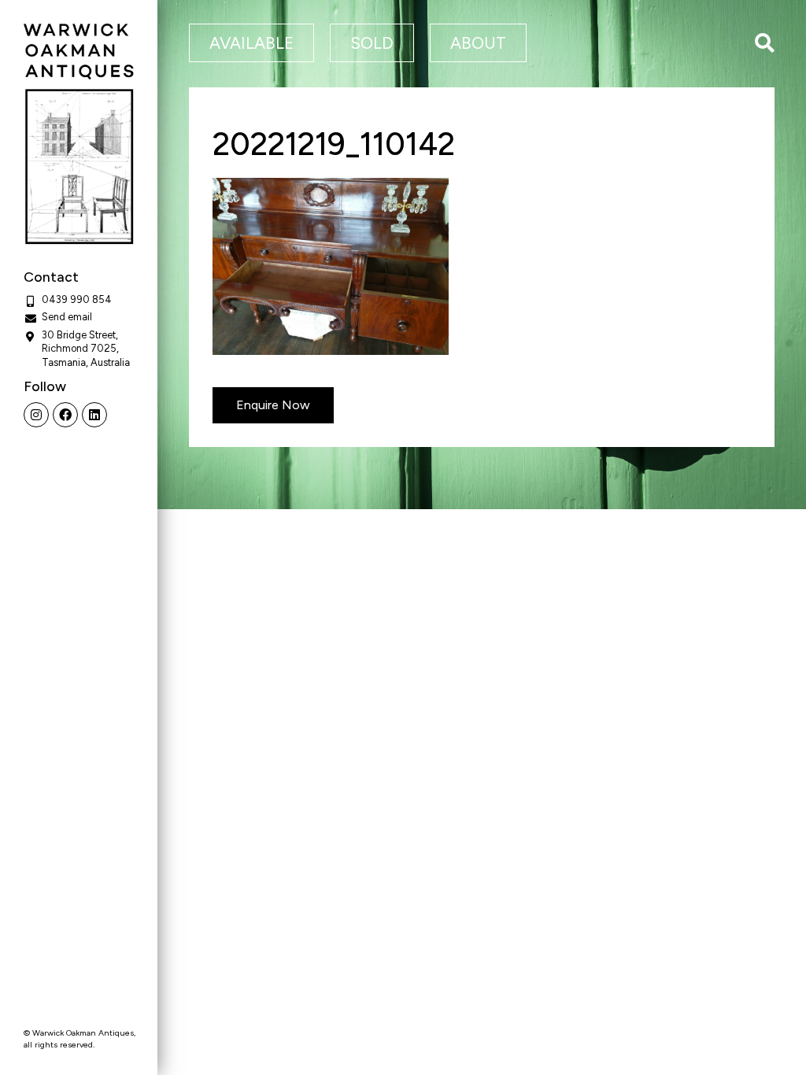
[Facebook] (65, 414)
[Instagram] (36, 414)
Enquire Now (273, 404)
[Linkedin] (94, 414)
